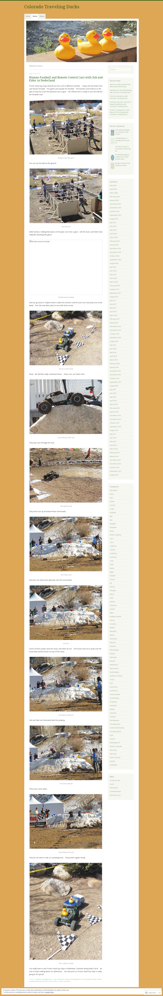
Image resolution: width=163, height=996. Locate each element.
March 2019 (114, 237)
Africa (112, 494)
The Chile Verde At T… (122, 147)
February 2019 (115, 241)
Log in (112, 784)
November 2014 (115, 419)
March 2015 (114, 404)
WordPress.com (115, 795)
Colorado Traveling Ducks (51, 6)
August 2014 (114, 430)
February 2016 (115, 364)
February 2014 (115, 453)
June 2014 (113, 438)
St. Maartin (113, 702)
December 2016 (115, 326)
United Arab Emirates (117, 728)
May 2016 (113, 352)
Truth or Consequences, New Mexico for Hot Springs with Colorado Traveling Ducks (119, 112)
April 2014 (113, 445)
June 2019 (113, 226)
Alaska (112, 501)
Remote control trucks (50, 981)
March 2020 (114, 193)
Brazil (112, 531)
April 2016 (113, 356)
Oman (112, 680)
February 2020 (115, 197)
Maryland (113, 631)
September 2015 (115, 382)
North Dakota (114, 672)
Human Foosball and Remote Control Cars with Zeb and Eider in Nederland (66, 79)
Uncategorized (46, 979)
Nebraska (113, 657)
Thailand (113, 717)
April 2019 (113, 234)
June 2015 (113, 393)
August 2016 (114, 341)
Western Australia (116, 746)
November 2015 (115, 375)
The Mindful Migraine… (122, 155)
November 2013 (115, 464)
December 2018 (115, 249)
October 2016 (114, 334)
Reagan (117, 163)
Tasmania (113, 713)
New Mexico (114, 665)
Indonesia (113, 605)
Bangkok (113, 524)
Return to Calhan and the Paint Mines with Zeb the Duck (120, 85)
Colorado (38, 979)
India (111, 598)
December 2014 (115, 416)
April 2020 (113, 189)
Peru (111, 683)
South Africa (114, 691)
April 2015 (113, 401)
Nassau (112, 654)
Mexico (112, 635)
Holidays (113, 591)
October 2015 (114, 378)
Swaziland (113, 706)
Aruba (112, 509)
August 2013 (114, 475)
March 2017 (114, 315)
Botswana (113, 527)
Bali (111, 516)
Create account (115, 780)
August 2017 (114, 297)
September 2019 (115, 215)
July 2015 (113, 390)
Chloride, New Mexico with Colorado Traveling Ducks (119, 97)
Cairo (112, 539)
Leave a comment (64, 981)
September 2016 (115, 338)
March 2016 (114, 360)
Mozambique (114, 650)
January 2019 (114, 245)
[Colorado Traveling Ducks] (81, 41)
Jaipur (112, 613)
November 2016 (115, 330)
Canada (112, 550)
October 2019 (114, 211)
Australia (113, 513)
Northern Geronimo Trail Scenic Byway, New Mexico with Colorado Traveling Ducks (120, 104)
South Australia (115, 694)
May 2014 (113, 441)
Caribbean (113, 553)
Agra (111, 498)
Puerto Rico (114, 687)
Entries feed (114, 788)
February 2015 (115, 408)
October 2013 (114, 467)
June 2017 (113, 304)
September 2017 (115, 293)
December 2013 (115, 460)
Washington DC (115, 743)
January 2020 (114, 200)
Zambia (112, 761)
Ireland (112, 609)
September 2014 (115, 427)
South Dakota (114, 698)
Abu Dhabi (113, 490)
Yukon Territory (115, 757)
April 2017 (113, 312)
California (113, 546)
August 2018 (114, 263)
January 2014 (114, 456)
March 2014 (114, 449)
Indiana (112, 602)
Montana (113, 646)
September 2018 (115, 260)
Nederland (38, 981)
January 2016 (114, 367)
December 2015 (115, 371)
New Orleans (114, 668)
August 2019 (114, 219)
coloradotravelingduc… (123, 130)
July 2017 (113, 300)
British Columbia (115, 535)
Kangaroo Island (115, 616)
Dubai (112, 568)
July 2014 (113, 434)
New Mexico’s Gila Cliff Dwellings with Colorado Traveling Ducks (121, 91)
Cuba (111, 561)
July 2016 (113, 345)
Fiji (111, 583)
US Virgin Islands (115, 732)
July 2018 (113, 267)
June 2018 (113, 271)
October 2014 (114, 423)
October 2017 (114, 289)
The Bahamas (114, 720)
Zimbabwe (113, 765)
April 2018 (113, 278)
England (112, 576)
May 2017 (113, 308)
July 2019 (113, 223)
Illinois (112, 594)
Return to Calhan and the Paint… (122, 158)
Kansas (112, 620)
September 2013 (115, 471)
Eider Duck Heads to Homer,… (122, 164)
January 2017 (114, 323)
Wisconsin (113, 750)
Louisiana (113, 624)
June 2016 (113, 349)
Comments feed (115, 791)
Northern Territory (116, 676)
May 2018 (113, 275)
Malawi (112, 628)
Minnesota (113, 639)
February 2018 (115, 286)
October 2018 (114, 256)
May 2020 (113, 185)
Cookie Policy (49, 992)
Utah (111, 735)
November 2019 (115, 208)
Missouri (113, 642)
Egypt (112, 572)
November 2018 (115, 252)
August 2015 (114, 386)
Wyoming (113, 754)
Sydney (112, 709)
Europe (112, 579)
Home (28, 16)
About (35, 16)
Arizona (112, 505)
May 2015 (113, 397)
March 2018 (114, 282)
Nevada (112, 661)
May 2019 (113, 230)
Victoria (112, 739)
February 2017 (115, 319)
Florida (112, 587)
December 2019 (115, 204)
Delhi (111, 565)
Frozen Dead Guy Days (89, 979)
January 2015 (114, 412)
